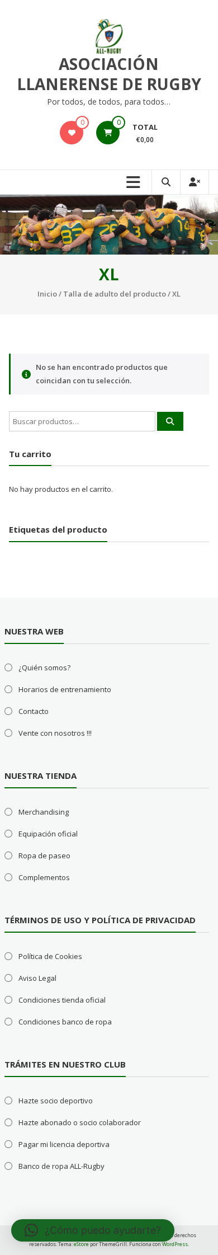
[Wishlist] (71, 133)
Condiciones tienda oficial (62, 1000)
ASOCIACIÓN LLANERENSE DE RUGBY (109, 74)
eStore (81, 1244)
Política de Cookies (50, 956)
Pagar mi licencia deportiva (64, 1144)
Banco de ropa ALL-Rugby (61, 1166)
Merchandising (43, 812)
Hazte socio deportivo (55, 1101)
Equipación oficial (48, 834)
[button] (92, 1230)
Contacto (33, 711)
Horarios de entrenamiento (64, 689)
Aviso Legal (37, 978)
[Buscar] (170, 421)
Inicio (47, 294)
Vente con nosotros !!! (55, 733)
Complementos (44, 877)
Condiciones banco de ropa (65, 1022)
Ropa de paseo (44, 855)
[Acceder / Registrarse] (194, 182)
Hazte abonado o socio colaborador (79, 1122)
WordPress (175, 1244)
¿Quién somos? (44, 667)
